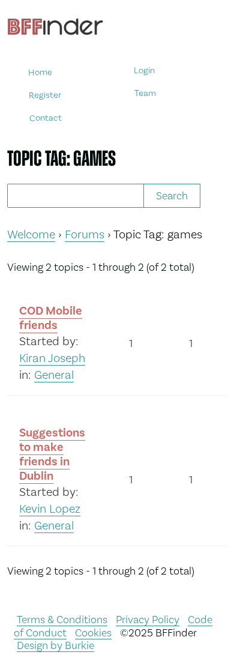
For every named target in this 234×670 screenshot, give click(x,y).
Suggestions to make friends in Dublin (52, 454)
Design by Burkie (55, 645)
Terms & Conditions (62, 619)
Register (45, 94)
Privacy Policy (147, 619)
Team (145, 93)
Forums (84, 234)
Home (40, 72)
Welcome (31, 234)
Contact (45, 117)
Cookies (93, 632)
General (54, 374)
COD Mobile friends (50, 318)
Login (144, 70)
